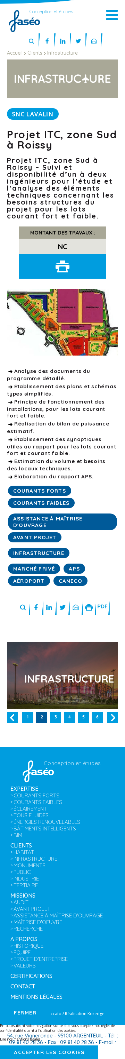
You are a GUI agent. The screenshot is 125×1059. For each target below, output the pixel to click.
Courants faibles (41, 503)
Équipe (22, 952)
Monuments (29, 865)
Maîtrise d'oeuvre (38, 922)
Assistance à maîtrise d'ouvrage (58, 915)
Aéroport (29, 581)
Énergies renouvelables (47, 822)
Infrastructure (38, 553)
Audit (21, 902)
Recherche (28, 928)
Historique (28, 945)
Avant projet (34, 537)
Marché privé (34, 568)
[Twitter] (78, 41)
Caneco (70, 581)
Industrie (26, 878)
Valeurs (25, 965)
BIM (18, 835)
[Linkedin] (62, 41)
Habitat (24, 852)
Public (22, 872)
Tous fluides (31, 815)
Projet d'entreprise (41, 959)
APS (74, 568)
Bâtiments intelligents (45, 828)
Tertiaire (26, 885)
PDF (102, 606)
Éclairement (30, 808)
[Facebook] (47, 41)
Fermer (25, 1012)
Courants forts (39, 490)
